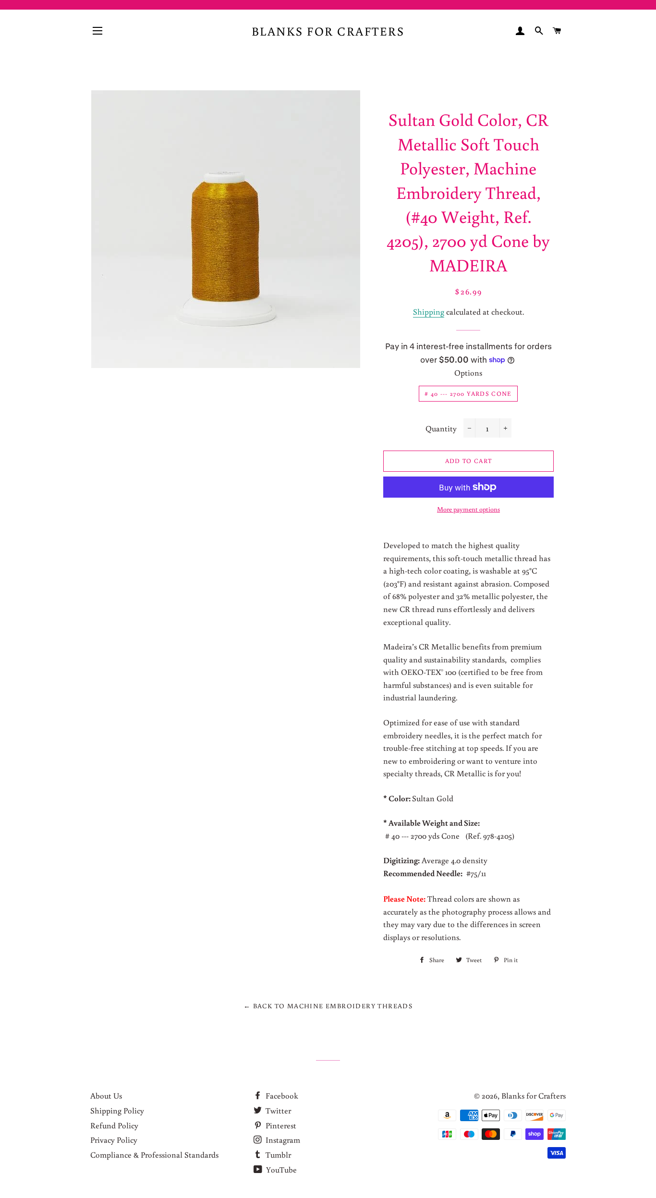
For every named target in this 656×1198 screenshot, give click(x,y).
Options (468, 372)
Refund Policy (114, 1125)
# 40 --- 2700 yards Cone (468, 394)
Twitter (277, 1110)
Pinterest (280, 1125)
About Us (106, 1095)
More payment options (468, 509)
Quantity (441, 428)
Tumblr (277, 1154)
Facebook (281, 1095)
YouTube (280, 1169)
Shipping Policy (117, 1110)
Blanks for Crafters (328, 31)
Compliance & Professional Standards (154, 1154)
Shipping (428, 311)
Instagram (282, 1139)
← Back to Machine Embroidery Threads (328, 1006)
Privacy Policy (113, 1139)
